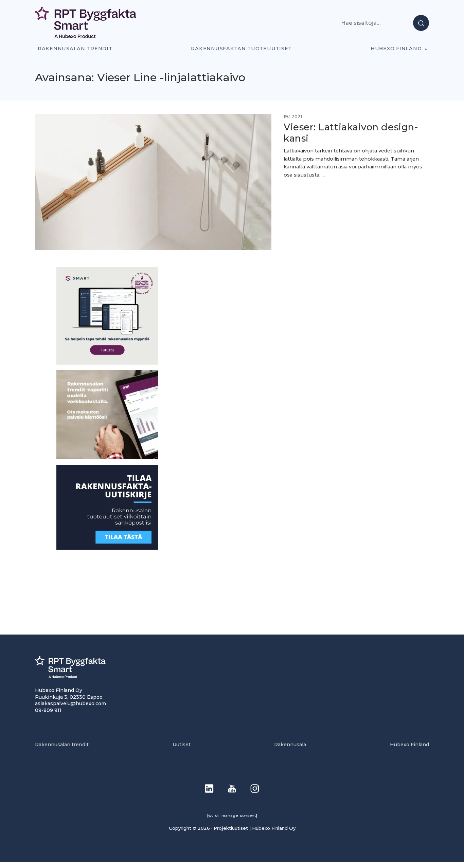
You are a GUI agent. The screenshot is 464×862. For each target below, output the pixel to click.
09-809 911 (48, 710)
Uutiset (182, 744)
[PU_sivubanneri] (107, 457)
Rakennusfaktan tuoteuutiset (241, 48)
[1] (107, 547)
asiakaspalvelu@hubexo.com (70, 703)
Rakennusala (290, 744)
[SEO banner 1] (107, 362)
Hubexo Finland (396, 48)
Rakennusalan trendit (75, 48)
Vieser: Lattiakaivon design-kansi (351, 133)
